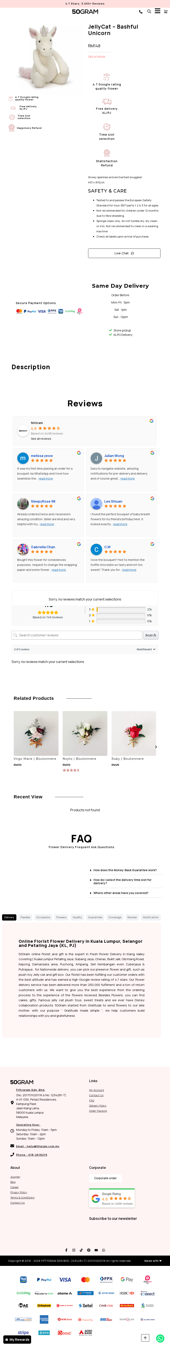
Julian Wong (114, 456)
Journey (15, 1177)
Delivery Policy (98, 1105)
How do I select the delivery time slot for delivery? (123, 881)
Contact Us (96, 1095)
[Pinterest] (88, 1250)
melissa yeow (42, 456)
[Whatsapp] (103, 1250)
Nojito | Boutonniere (79, 759)
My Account (96, 1090)
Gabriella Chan (43, 547)
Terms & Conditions (22, 1197)
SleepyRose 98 (43, 501)
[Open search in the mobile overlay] (149, 11)
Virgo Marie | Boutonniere (35, 759)
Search (151, 635)
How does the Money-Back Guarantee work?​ (125, 870)
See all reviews (41, 439)
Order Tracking (98, 1111)
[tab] (9, 917)
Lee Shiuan (113, 501)
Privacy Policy (18, 1192)
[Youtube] (96, 1250)
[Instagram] (73, 1250)
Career (14, 1187)
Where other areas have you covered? (121, 893)
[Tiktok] (81, 1250)
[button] (156, 747)
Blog (13, 1182)
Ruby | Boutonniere (128, 759)
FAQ (91, 1100)
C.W (107, 547)
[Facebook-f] (66, 1250)
